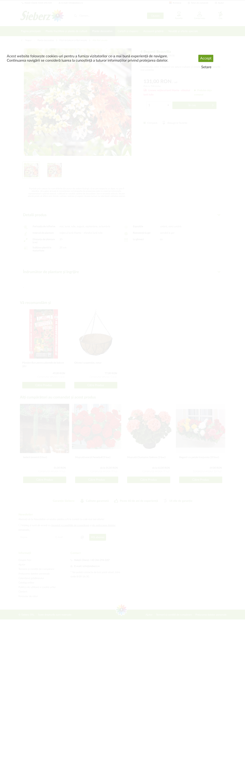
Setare (206, 67)
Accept (205, 58)
